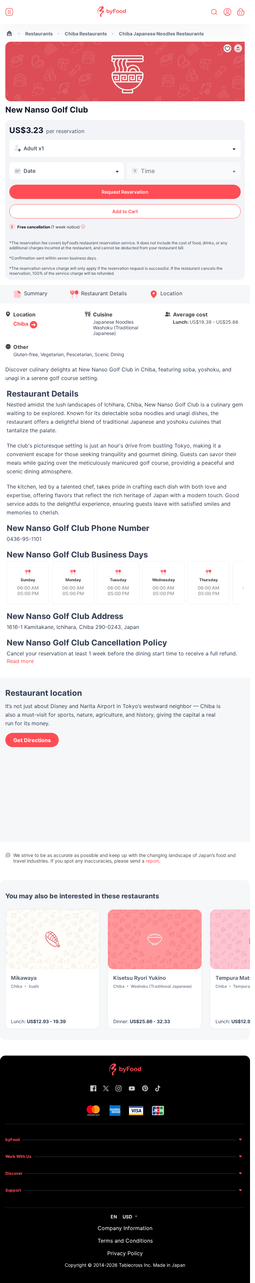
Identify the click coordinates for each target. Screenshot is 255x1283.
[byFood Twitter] (106, 1089)
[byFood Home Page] (112, 12)
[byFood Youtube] (132, 1088)
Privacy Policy (125, 1253)
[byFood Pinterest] (145, 1088)
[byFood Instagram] (119, 1088)
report (152, 861)
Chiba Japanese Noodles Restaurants (161, 33)
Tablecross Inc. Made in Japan (152, 1265)
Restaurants (39, 33)
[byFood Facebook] (93, 1088)
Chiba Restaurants (86, 33)
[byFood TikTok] (157, 1089)
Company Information (125, 1228)
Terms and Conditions (125, 1240)
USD (127, 1216)
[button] (238, 48)
